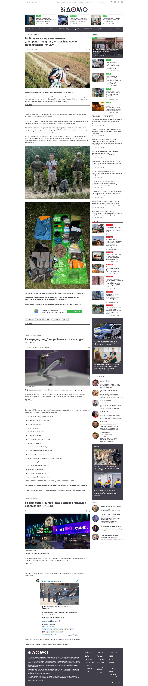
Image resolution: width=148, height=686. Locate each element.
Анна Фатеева (43, 511)
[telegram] (89, 49)
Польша (65, 319)
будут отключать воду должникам (74, 485)
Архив (118, 29)
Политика (88, 659)
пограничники (56, 319)
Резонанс (100, 656)
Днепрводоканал (79, 490)
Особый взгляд (64, 29)
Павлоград (89, 2)
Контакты (112, 668)
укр (36, 2)
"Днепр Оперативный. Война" (58, 560)
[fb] (86, 49)
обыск (59, 644)
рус (39, 2)
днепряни (66, 644)
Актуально (100, 659)
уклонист (39, 319)
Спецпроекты (88, 29)
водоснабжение (36, 490)
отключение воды (50, 490)
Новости (41, 29)
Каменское (81, 2)
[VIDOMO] (74, 9)
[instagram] (115, 2)
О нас (111, 671)
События (35, 498)
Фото (100, 29)
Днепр (57, 2)
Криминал (35, 34)
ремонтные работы (64, 490)
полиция (39, 644)
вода (27, 490)
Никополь (73, 2)
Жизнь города (36, 335)
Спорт (87, 671)
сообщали (36, 304)
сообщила (81, 99)
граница (47, 319)
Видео (109, 29)
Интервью (100, 662)
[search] (111, 2)
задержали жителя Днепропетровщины (64, 298)
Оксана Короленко (44, 49)
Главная (30, 29)
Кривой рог (64, 2)
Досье (77, 29)
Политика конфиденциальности (116, 675)
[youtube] (122, 2)
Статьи (51, 29)
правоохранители (49, 644)
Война (87, 656)
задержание (30, 319)
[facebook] (118, 2)
